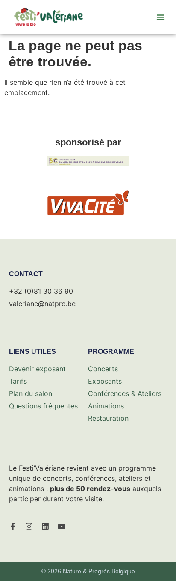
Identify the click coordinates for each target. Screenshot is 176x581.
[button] (160, 17)
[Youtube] (61, 526)
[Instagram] (29, 526)
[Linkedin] (45, 526)
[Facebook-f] (13, 526)
